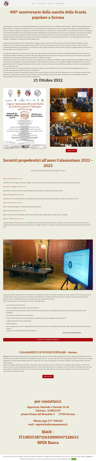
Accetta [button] (73, 459)
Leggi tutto (89, 456)
